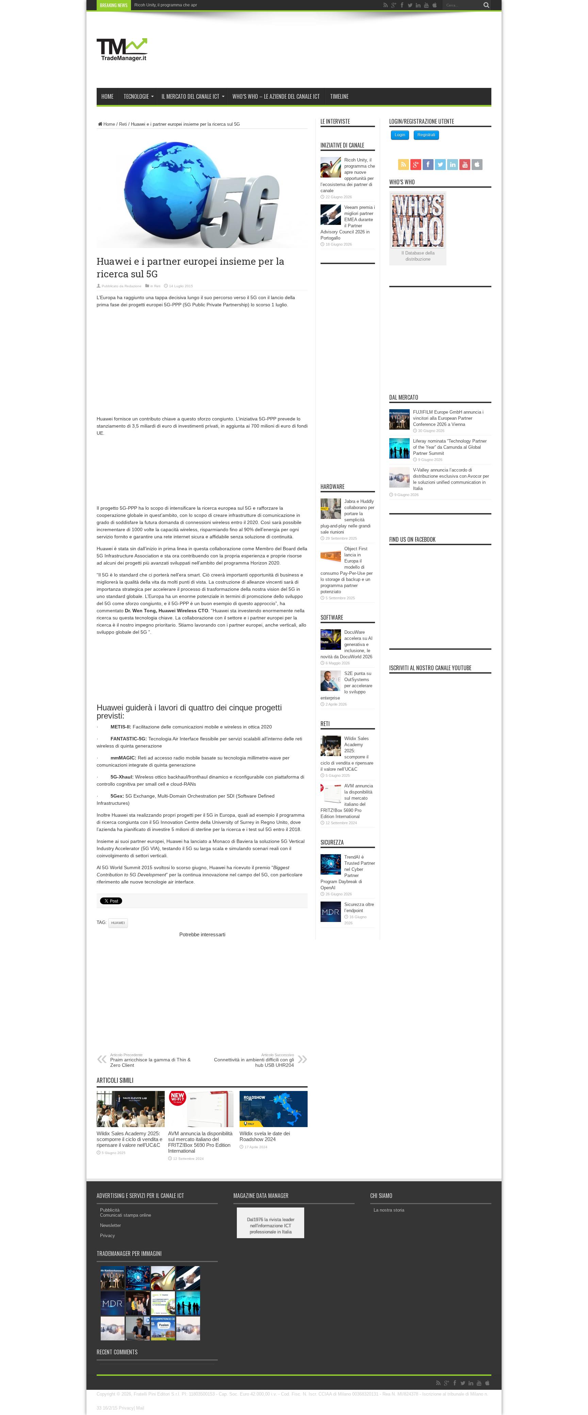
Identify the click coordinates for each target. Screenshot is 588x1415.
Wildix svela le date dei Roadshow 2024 (265, 1136)
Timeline (339, 96)
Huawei (118, 923)
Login (400, 135)
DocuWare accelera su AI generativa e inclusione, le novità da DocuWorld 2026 (347, 644)
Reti (123, 124)
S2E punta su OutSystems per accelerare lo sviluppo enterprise (346, 686)
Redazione (133, 286)
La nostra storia (389, 1210)
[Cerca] (486, 5)
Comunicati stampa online (125, 1215)
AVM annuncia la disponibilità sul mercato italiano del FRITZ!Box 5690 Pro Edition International (200, 1142)
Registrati (426, 135)
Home (107, 96)
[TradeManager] (122, 71)
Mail (140, 1408)
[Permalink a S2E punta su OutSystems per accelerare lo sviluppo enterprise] (331, 689)
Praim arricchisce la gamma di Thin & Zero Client (150, 1060)
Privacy (107, 1235)
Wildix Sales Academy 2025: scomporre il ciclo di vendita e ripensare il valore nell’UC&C (129, 1139)
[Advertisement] (202, 361)
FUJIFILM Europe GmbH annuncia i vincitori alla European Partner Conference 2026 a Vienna (448, 418)
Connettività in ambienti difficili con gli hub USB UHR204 (254, 1060)
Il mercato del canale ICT (190, 96)
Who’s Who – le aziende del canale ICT (276, 96)
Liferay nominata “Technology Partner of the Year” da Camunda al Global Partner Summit (450, 447)
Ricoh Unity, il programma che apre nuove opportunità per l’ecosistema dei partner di (212, 5)
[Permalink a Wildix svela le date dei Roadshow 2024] (274, 1125)
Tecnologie (136, 96)
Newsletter (110, 1225)
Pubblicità (109, 1210)
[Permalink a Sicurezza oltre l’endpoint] (331, 920)
